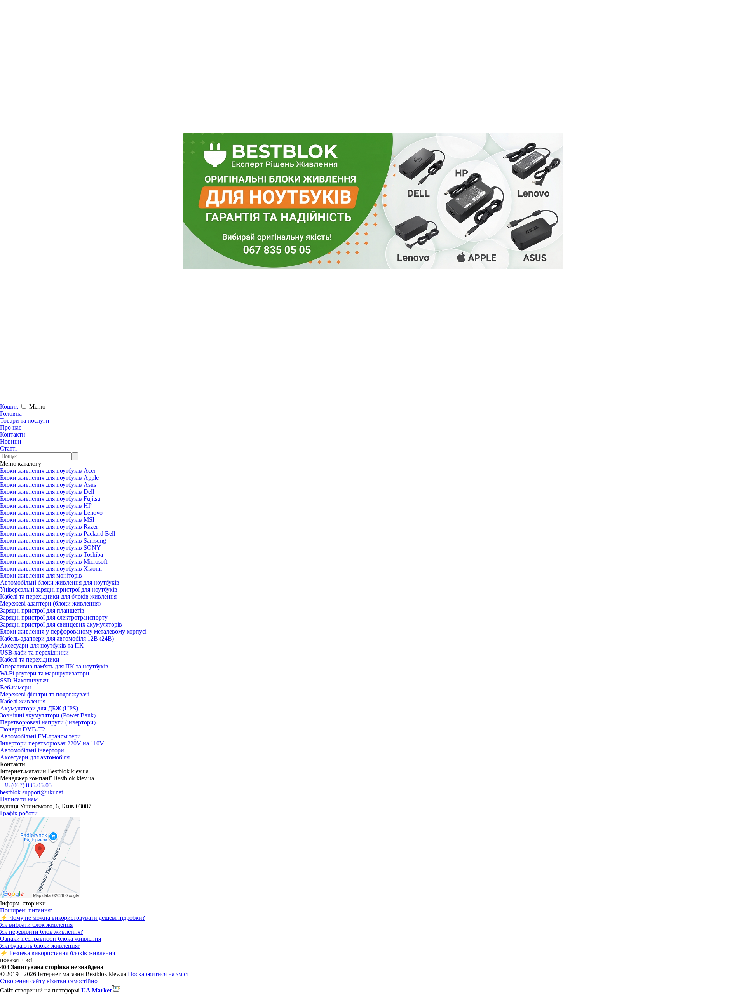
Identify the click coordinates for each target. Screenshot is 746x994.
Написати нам (19, 799)
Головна (11, 413)
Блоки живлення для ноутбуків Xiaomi (51, 568)
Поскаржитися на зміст (158, 974)
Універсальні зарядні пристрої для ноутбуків (58, 589)
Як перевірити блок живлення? (41, 931)
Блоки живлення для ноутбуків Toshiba (51, 554)
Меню (37, 406)
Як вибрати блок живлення (36, 924)
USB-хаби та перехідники (34, 652)
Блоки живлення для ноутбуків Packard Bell (57, 533)
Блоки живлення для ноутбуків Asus (48, 484)
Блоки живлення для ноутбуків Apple (49, 477)
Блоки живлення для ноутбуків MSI (47, 519)
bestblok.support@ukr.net (31, 792)
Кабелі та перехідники (29, 659)
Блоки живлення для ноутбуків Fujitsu (50, 498)
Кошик (10, 406)
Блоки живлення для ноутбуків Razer (49, 526)
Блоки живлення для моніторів (41, 575)
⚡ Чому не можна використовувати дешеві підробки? (72, 917)
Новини (10, 441)
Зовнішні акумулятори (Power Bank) (48, 715)
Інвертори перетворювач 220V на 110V (52, 743)
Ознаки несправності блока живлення (50, 938)
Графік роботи (19, 813)
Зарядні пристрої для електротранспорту (54, 617)
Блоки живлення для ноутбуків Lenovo (51, 512)
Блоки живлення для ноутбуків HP (46, 505)
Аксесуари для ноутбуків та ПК (42, 645)
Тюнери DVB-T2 (22, 729)
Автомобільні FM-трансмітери (40, 736)
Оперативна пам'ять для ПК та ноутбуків (54, 666)
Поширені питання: (26, 910)
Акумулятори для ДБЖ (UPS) (39, 708)
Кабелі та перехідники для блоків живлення (58, 596)
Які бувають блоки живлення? (40, 945)
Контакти (12, 434)
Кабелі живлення (22, 701)
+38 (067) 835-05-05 (26, 785)
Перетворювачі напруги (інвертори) (48, 722)
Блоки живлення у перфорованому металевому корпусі (73, 631)
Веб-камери (15, 687)
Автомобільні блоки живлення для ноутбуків (59, 582)
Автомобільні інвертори (32, 750)
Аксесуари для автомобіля (35, 757)
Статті (8, 448)
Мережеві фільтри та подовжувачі (44, 694)
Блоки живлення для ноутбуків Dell (47, 491)
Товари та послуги (24, 420)
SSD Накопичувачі (25, 680)
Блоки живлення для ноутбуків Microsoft (53, 561)
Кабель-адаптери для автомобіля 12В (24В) (57, 638)
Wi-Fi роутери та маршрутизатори (44, 673)
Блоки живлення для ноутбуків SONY (50, 547)
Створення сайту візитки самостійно (49, 981)
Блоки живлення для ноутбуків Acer (48, 470)
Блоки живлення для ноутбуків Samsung (53, 540)
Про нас (10, 427)
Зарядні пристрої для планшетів (42, 610)
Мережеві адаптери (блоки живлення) (50, 603)
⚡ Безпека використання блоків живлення (57, 953)
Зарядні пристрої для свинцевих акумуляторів (61, 624)
